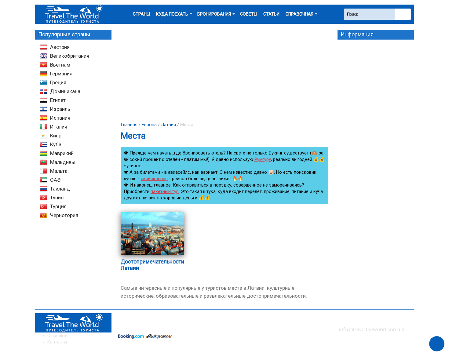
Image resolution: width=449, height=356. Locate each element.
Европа (149, 124)
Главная (129, 124)
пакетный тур (165, 191)
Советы (248, 14)
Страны (141, 14)
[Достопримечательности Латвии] (152, 255)
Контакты (57, 342)
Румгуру (262, 159)
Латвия (168, 124)
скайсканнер (154, 178)
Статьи (271, 14)
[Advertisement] (224, 72)
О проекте (57, 335)
